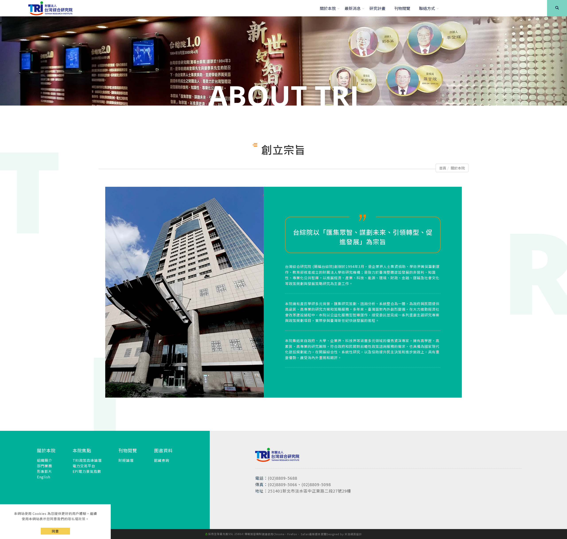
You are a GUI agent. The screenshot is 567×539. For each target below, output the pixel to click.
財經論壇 (126, 460)
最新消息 (353, 8)
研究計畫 (377, 8)
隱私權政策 (76, 518)
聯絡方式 (427, 8)
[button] (557, 8)
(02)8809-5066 (282, 484)
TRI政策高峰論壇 (87, 460)
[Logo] (50, 7)
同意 (55, 531)
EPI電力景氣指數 (87, 471)
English (43, 476)
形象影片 (44, 471)
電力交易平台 (84, 465)
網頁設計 (356, 534)
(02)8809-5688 (282, 478)
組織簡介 (44, 460)
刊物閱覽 (402, 8)
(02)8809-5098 (316, 484)
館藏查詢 (161, 460)
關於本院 (328, 8)
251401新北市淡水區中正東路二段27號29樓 (309, 491)
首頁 (442, 168)
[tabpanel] (283, 61)
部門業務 (44, 465)
